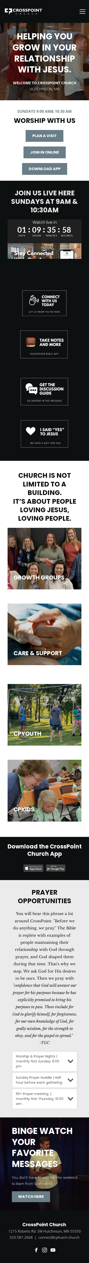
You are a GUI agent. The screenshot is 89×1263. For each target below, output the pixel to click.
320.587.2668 (21, 1237)
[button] (82, 11)
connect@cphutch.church (59, 1237)
